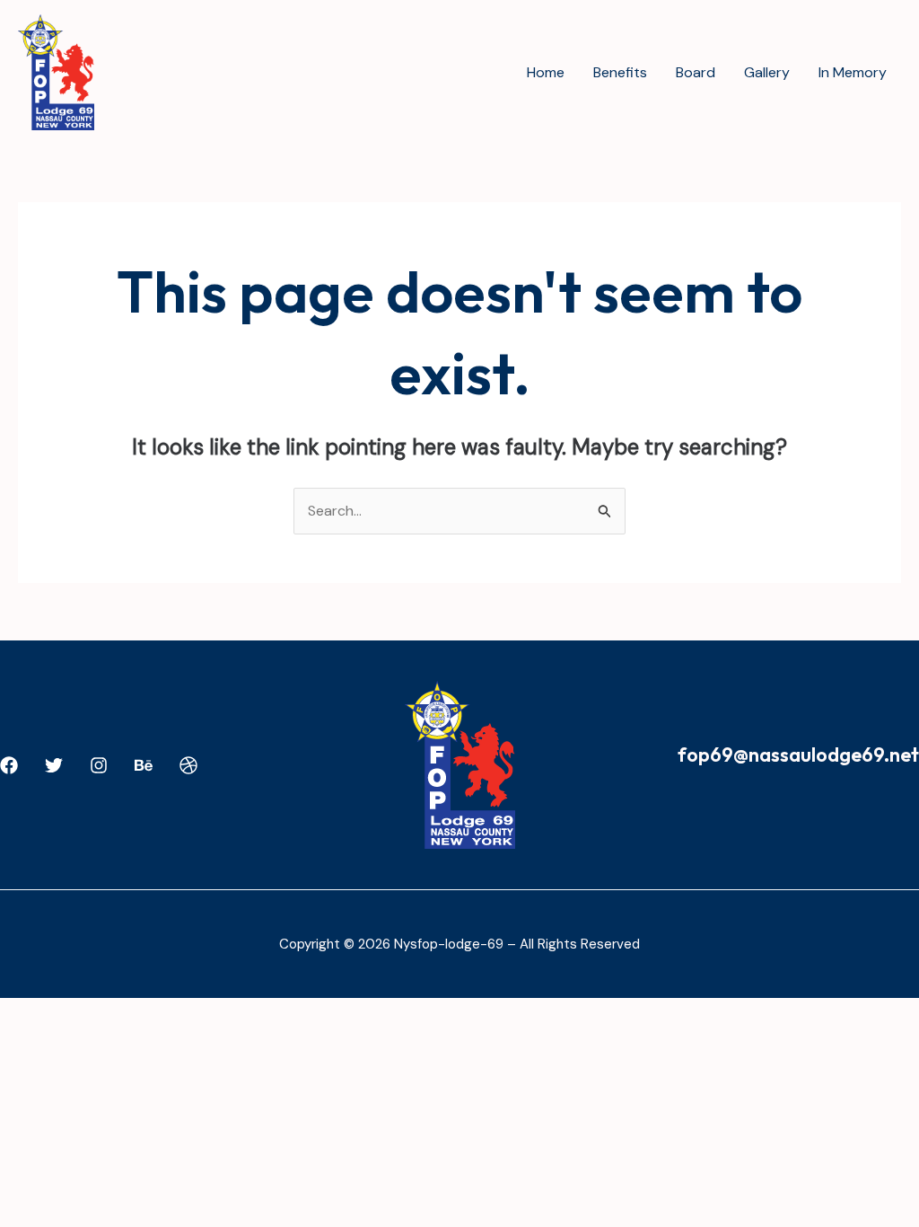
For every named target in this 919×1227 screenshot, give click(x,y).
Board (695, 72)
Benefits (620, 72)
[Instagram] (99, 765)
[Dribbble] (188, 765)
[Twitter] (54, 765)
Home (546, 72)
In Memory (852, 72)
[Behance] (144, 765)
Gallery (767, 72)
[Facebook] (9, 765)
